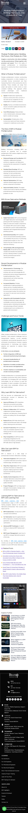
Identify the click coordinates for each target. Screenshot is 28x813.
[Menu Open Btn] (24, 3)
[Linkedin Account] (10, 699)
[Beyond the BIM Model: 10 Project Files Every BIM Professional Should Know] (5, 650)
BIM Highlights (5, 790)
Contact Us (5, 802)
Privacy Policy (14, 807)
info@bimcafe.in (15, 692)
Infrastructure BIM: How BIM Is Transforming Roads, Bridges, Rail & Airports (18, 634)
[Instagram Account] (15, 699)
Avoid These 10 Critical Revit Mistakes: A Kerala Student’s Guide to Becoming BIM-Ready (14, 569)
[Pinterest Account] (18, 699)
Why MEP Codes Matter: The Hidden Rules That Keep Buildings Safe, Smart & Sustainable (14, 575)
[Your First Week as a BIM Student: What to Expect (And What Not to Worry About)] (5, 658)
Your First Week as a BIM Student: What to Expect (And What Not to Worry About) (18, 658)
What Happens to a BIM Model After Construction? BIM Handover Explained (18, 642)
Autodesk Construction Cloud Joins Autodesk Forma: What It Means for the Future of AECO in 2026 (13, 557)
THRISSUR (7, 715)
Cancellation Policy (22, 807)
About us (4, 787)
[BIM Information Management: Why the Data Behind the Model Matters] (5, 626)
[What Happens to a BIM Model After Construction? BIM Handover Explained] (5, 642)
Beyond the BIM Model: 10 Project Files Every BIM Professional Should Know (18, 650)
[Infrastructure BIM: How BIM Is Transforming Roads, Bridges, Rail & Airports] (5, 634)
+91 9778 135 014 (15, 683)
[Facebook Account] (7, 699)
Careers (4, 796)
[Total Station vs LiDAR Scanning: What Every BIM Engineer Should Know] (5, 618)
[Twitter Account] (13, 699)
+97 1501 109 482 (15, 688)
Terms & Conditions (6, 807)
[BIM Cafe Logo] (14, 676)
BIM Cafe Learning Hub (10, 501)
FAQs (3, 799)
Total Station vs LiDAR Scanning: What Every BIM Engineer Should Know (18, 618)
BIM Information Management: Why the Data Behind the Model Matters (18, 626)
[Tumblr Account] (21, 699)
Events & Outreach (7, 793)
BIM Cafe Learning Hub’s (19, 541)
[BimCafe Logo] (5, 3)
